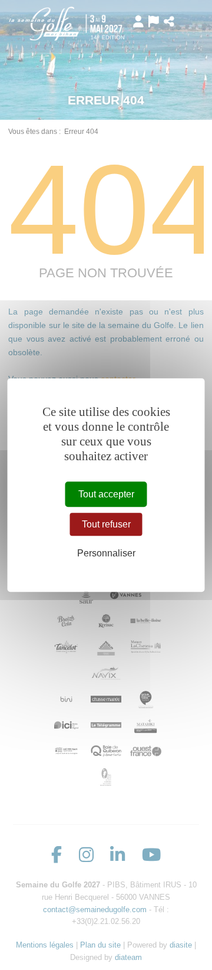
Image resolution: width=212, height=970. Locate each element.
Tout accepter (106, 494)
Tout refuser (106, 524)
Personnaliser (106, 554)
